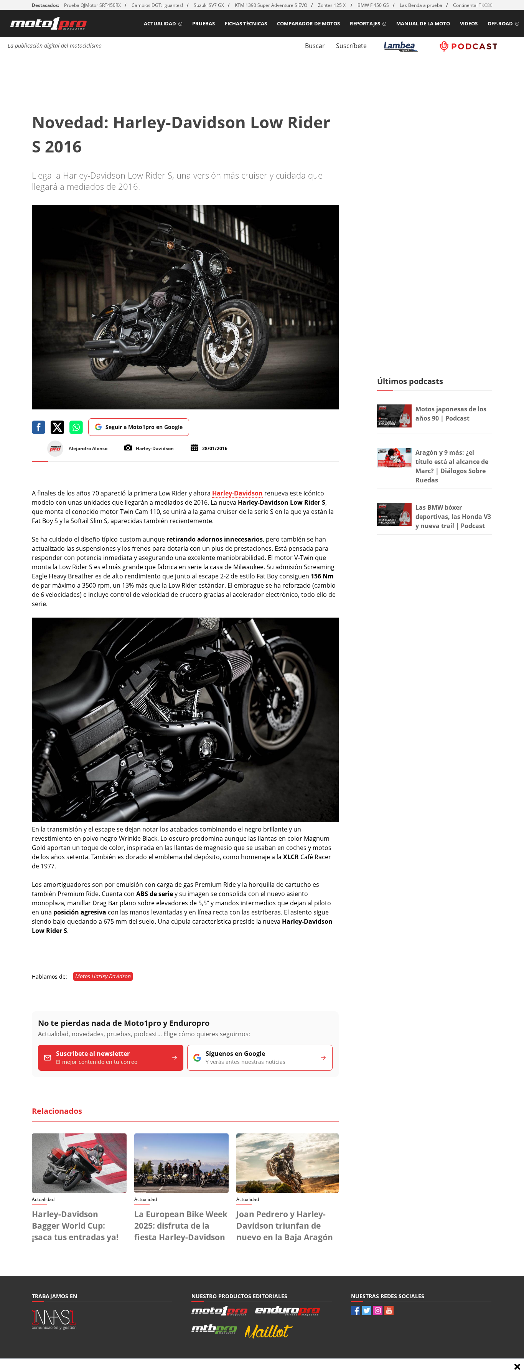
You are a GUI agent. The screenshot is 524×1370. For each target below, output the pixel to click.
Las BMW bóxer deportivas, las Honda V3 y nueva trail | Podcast (453, 516)
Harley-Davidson (237, 493)
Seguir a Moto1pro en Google (144, 427)
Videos (469, 23)
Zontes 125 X (332, 5)
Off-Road (500, 23)
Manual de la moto (423, 23)
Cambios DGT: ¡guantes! (157, 5)
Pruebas (203, 23)
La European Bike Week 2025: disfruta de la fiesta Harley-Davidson (180, 1225)
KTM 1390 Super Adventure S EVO (271, 5)
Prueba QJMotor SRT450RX (92, 5)
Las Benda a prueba (421, 5)
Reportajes (365, 23)
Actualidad (160, 23)
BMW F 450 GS (373, 5)
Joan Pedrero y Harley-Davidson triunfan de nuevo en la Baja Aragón (284, 1225)
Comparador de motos (308, 23)
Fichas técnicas (246, 23)
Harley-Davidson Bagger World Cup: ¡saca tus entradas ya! (75, 1225)
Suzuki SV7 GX (209, 5)
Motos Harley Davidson (103, 976)
